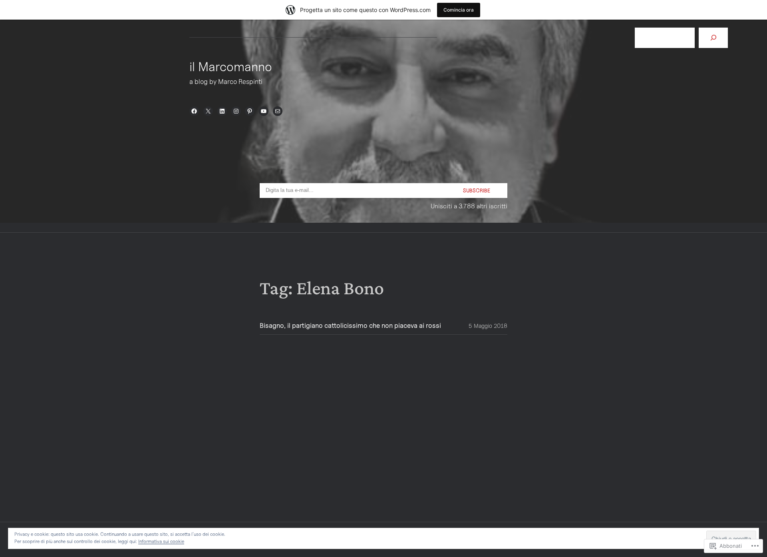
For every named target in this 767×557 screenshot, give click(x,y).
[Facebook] (194, 111)
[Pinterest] (249, 111)
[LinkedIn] (222, 111)
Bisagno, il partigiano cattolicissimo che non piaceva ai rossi (350, 325)
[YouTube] (263, 111)
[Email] (277, 111)
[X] (208, 111)
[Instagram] (236, 111)
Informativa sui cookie (161, 541)
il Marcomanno (230, 66)
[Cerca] (713, 38)
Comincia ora (458, 10)
